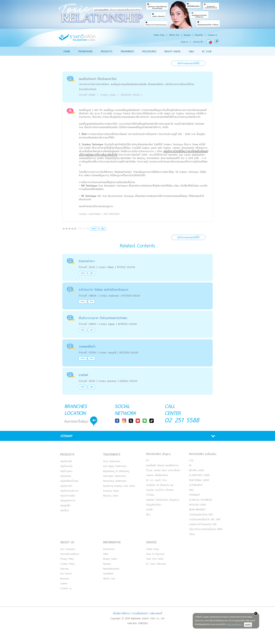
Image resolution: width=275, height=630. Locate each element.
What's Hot (174, 35)
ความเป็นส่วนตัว (140, 613)
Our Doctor (66, 573)
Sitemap (64, 568)
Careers (63, 583)
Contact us (212, 35)
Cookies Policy (67, 564)
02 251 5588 (182, 420)
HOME (67, 51)
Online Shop (159, 35)
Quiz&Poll (108, 573)
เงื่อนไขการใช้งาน (121, 613)
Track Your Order (154, 559)
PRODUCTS (106, 51)
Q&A (191, 51)
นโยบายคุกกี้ (156, 613)
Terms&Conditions (69, 554)
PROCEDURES (149, 51)
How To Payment (155, 554)
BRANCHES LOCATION (75, 409)
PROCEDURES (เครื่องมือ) (202, 454)
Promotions (109, 549)
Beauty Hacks (110, 559)
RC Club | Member (156, 564)
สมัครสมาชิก (198, 42)
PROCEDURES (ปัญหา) (158, 454)
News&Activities (111, 568)
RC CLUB (206, 51)
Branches (199, 35)
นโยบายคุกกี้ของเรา (234, 624)
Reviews (187, 35)
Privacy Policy (67, 559)
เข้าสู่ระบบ (184, 42)
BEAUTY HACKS (172, 51)
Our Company (67, 549)
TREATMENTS (127, 51)
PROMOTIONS (85, 51)
